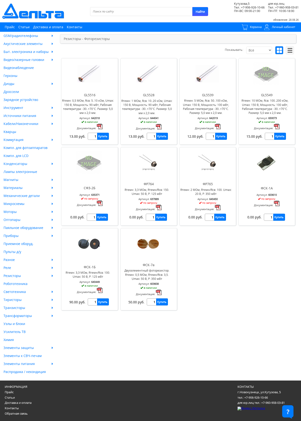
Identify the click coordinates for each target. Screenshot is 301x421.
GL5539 (208, 95)
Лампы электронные (20, 171)
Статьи (24, 27)
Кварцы (10, 131)
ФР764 (149, 184)
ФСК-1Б (90, 267)
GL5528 (148, 95)
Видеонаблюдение (19, 67)
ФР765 (208, 184)
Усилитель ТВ (15, 331)
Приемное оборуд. (18, 243)
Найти (200, 11)
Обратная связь (16, 413)
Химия (9, 339)
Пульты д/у (12, 251)
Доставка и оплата (48, 27)
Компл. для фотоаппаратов (26, 147)
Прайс (10, 27)
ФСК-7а (148, 265)
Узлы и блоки (14, 323)
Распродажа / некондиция (25, 371)
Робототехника (16, 283)
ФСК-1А (267, 188)
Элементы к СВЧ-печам (23, 355)
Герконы (10, 75)
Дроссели (11, 91)
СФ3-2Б (89, 188)
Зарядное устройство (21, 99)
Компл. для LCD (16, 155)
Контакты (74, 27)
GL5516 (89, 95)
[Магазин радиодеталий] (33, 11)
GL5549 (267, 95)
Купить (102, 136)
